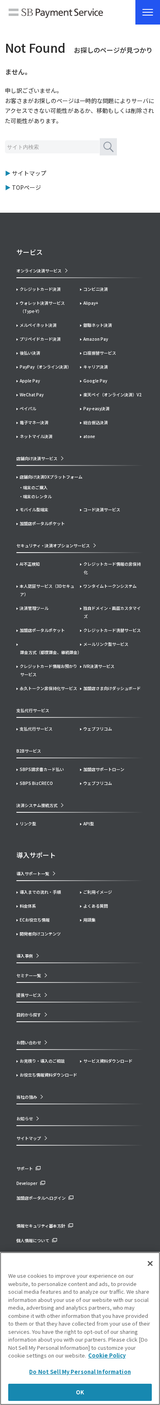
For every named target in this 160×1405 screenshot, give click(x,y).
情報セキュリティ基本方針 (40, 1226)
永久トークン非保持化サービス (48, 688)
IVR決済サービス (98, 666)
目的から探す (28, 1015)
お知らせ (24, 1118)
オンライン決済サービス (39, 271)
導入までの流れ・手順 (40, 892)
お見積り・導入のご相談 (42, 1061)
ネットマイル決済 (36, 436)
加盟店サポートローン (103, 769)
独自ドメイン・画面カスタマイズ (112, 612)
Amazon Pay (95, 339)
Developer (26, 1183)
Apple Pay (30, 381)
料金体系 (28, 906)
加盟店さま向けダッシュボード (112, 688)
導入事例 (24, 956)
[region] (80, 1328)
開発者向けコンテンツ (40, 934)
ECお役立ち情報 (35, 920)
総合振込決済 (95, 422)
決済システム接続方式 (36, 805)
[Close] (150, 1263)
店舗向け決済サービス (36, 458)
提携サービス (28, 995)
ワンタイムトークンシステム (110, 586)
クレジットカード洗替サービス (112, 630)
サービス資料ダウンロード (108, 1061)
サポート (24, 1168)
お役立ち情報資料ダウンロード (48, 1075)
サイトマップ (29, 173)
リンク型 (28, 824)
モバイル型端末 (34, 509)
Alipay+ (90, 303)
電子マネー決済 (34, 422)
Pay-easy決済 (96, 408)
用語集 (89, 920)
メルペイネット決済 (38, 325)
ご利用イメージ (97, 892)
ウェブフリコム (97, 729)
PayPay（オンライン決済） (45, 367)
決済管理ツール (34, 608)
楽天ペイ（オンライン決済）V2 (112, 394)
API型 (88, 824)
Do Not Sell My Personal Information (80, 1372)
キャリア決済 (95, 367)
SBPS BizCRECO (36, 783)
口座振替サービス (99, 353)
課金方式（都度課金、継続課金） (50, 652)
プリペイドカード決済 (40, 339)
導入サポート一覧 (32, 873)
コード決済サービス (101, 509)
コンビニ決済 (95, 289)
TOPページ (26, 187)
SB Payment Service (56, 14)
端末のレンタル (37, 496)
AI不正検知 (30, 564)
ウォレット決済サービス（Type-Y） (42, 307)
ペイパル (28, 408)
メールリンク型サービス (105, 644)
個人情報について (32, 1240)
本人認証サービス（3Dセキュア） (47, 590)
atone (89, 436)
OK (80, 1392)
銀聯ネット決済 (97, 325)
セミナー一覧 (28, 975)
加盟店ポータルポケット (42, 630)
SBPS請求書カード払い (42, 769)
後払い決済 (30, 353)
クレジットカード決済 (40, 289)
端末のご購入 (35, 487)
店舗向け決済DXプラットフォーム (51, 477)
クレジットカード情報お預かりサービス (48, 670)
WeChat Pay (31, 394)
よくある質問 (95, 906)
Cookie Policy (107, 1355)
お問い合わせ (28, 1042)
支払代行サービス (36, 729)
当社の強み (26, 1097)
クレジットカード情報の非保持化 (112, 568)
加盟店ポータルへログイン (41, 1198)
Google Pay (95, 381)
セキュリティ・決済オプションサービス (53, 545)
